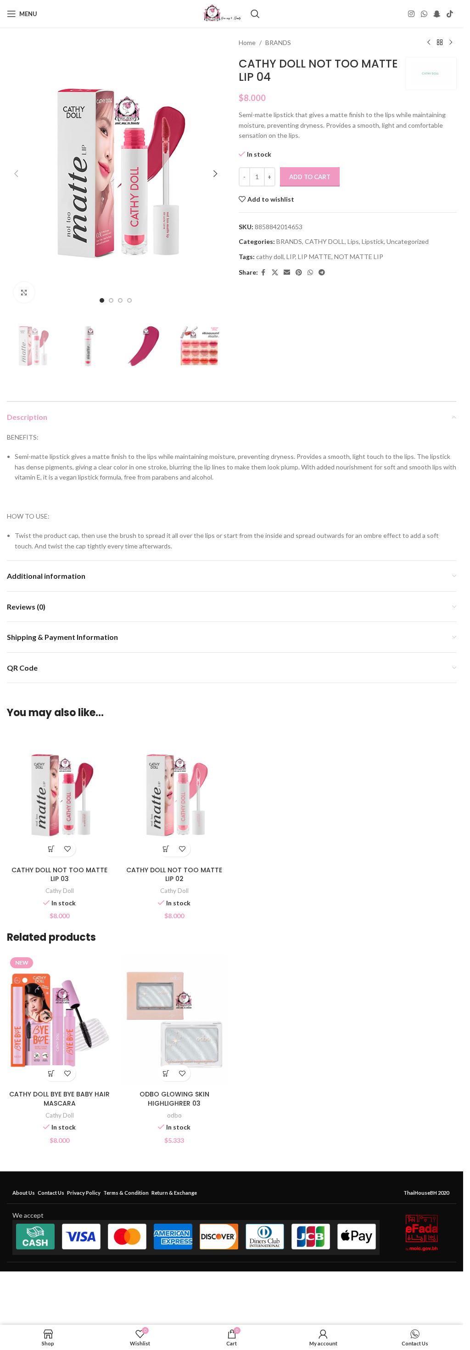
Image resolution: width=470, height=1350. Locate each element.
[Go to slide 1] (102, 300)
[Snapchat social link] (436, 14)
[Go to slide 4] (129, 300)
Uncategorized (407, 241)
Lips (353, 241)
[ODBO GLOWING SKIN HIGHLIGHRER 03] (174, 1020)
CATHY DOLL (325, 241)
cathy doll (270, 256)
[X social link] (275, 272)
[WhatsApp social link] (424, 14)
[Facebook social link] (263, 272)
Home (247, 42)
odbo (174, 1115)
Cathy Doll (59, 890)
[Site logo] (222, 13)
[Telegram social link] (322, 272)
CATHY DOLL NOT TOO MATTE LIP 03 (59, 874)
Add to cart (309, 177)
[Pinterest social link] (299, 272)
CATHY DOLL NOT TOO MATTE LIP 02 (174, 874)
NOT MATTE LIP (358, 256)
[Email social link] (287, 272)
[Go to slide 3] (120, 300)
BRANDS (278, 42)
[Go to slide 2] (111, 300)
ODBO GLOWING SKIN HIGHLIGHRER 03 (174, 1099)
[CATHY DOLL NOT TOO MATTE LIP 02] (174, 795)
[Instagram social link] (411, 14)
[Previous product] (428, 42)
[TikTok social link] (450, 14)
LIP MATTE (314, 256)
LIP (290, 256)
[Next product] (450, 42)
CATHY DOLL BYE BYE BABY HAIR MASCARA (59, 1099)
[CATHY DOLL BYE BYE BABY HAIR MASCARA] (59, 1020)
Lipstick (373, 241)
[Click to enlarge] (24, 292)
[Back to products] (439, 42)
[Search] (255, 14)
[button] (16, 173)
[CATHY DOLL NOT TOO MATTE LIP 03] (59, 795)
